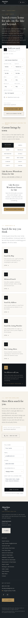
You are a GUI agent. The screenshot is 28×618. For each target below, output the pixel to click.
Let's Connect (8, 600)
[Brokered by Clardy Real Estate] (6, 530)
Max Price (17, 70)
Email (6, 452)
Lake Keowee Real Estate (8, 548)
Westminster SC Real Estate (9, 562)
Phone (6, 460)
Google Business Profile (9, 590)
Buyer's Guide (5, 564)
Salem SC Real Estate (7, 555)
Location (6, 57)
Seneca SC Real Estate (7, 552)
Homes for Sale (6, 545)
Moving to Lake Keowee (8, 566)
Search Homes (5, 541)
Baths (16, 77)
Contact (4, 576)
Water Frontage (8, 90)
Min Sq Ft (6, 83)
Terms (21, 493)
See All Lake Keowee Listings (11, 177)
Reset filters (9, 53)
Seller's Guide (5, 569)
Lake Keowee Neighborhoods (9, 543)
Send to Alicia (14, 489)
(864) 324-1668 (5, 586)
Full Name (7, 445)
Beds (5, 77)
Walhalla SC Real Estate (8, 557)
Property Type (7, 63)
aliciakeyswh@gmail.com (8, 588)
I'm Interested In (9, 468)
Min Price (6, 70)
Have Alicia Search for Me (13, 113)
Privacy (17, 493)
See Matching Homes (12, 108)
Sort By (17, 63)
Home (3, 10)
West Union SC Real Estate (8, 559)
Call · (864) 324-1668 (11, 435)
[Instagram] (7, 594)
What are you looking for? (13, 476)
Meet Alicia (4, 573)
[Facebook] (3, 594)
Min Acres (17, 83)
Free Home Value (6, 550)
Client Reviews (5, 571)
